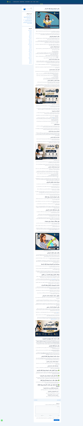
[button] (13, 1)
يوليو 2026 (30, 31)
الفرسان (57, 312)
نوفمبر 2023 (30, 58)
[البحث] (24, 9)
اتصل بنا (34, 1)
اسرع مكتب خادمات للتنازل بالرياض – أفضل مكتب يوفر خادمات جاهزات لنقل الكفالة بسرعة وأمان (27, 23)
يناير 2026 (30, 38)
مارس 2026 (30, 36)
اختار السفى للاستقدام (16, 1)
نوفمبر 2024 (30, 49)
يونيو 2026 (30, 32)
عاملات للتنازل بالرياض (29, 18)
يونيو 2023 (30, 59)
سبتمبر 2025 (30, 43)
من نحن (31, 1)
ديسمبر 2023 (30, 57)
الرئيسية (37, 1)
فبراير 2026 (30, 37)
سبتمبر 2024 (30, 51)
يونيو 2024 (30, 52)
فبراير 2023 (30, 63)
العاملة (53, 117)
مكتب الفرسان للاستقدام (4, 1)
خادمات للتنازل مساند (29, 15)
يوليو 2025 (30, 45)
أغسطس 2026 (30, 30)
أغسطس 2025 (30, 44)
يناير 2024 (30, 56)
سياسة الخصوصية (22, 1)
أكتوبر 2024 (30, 50)
